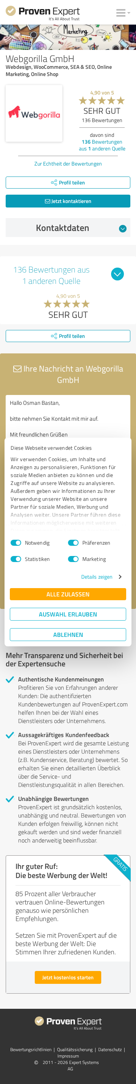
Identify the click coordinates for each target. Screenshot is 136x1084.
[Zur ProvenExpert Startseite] (43, 14)
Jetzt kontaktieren (70, 200)
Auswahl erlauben (68, 614)
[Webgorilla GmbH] (34, 113)
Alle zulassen (68, 594)
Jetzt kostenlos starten (68, 977)
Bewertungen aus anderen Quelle (102, 145)
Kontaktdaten (62, 227)
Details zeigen (97, 576)
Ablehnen (68, 634)
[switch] (73, 543)
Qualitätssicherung (75, 1049)
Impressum (68, 1056)
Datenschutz (110, 1049)
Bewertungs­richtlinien (30, 1049)
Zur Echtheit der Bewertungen (68, 163)
